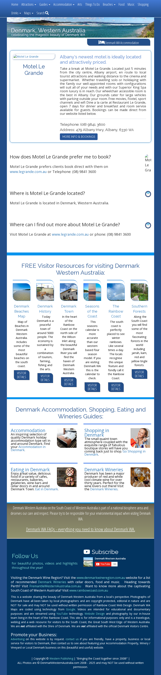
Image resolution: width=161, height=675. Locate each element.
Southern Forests (139, 308)
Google (70, 609)
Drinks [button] (15, 13)
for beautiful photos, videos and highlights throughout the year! (45, 565)
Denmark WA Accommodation (122, 42)
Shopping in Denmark (96, 432)
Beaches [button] (108, 4)
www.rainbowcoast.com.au (88, 590)
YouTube (62, 613)
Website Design (95, 613)
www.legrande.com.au (28, 171)
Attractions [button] (27, 4)
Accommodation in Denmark (28, 448)
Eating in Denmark (30, 469)
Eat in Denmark (46, 489)
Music (131, 4)
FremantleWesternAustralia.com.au (55, 586)
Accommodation (28, 430)
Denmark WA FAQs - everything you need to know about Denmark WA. (80, 529)
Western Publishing (61, 658)
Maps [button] (27, 13)
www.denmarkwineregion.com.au (101, 577)
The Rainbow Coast (116, 311)
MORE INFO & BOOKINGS (78, 136)
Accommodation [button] (62, 4)
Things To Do (92, 4)
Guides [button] (43, 4)
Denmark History (45, 308)
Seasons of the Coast (92, 311)
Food (121, 4)
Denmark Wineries (103, 469)
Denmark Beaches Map (21, 311)
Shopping (143, 4)
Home (14, 4)
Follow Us (25, 556)
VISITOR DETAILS (21, 375)
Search (41, 13)
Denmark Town (68, 308)
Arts (80, 4)
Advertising (18, 639)
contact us (72, 639)
